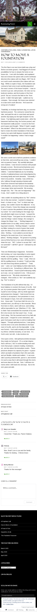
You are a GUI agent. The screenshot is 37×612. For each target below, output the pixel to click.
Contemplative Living (8, 50)
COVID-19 (16, 391)
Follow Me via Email (9, 586)
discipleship (25, 391)
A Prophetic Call (6, 413)
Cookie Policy (9, 604)
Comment (29, 502)
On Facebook (6, 574)
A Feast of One (6, 406)
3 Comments (21, 62)
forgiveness (7, 393)
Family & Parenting (23, 50)
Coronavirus (7, 391)
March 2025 (4, 548)
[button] (9, 148)
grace (16, 393)
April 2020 (4, 555)
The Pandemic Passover (8, 535)
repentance (24, 393)
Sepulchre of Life (6, 532)
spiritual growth (22, 396)
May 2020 (4, 552)
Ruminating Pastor (8, 24)
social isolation (8, 396)
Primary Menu (34, 24)
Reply (8, 438)
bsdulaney (12, 62)
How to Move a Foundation (9, 525)
